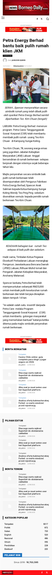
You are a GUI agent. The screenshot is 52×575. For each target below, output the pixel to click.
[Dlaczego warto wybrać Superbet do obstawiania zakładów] (10, 374)
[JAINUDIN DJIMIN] (5, 60)
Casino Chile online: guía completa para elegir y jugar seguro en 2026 (32, 359)
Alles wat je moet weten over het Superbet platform (33, 388)
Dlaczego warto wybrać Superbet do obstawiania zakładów (31, 375)
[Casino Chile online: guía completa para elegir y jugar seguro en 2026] (10, 358)
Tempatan (7, 56)
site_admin (21, 365)
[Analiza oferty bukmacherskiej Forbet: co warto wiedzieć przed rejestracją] (10, 402)
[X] (41, 19)
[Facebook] (37, 19)
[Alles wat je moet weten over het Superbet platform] (10, 389)
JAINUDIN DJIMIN (18, 60)
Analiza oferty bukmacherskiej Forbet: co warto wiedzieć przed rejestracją (34, 403)
